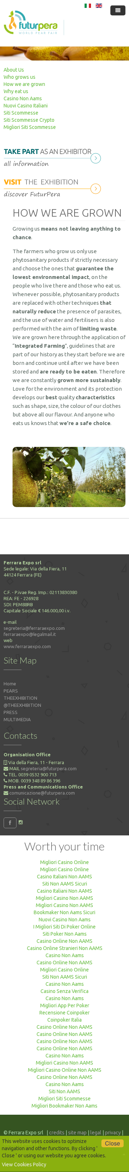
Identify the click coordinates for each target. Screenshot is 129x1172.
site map (77, 1132)
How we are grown (24, 84)
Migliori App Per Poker (64, 1005)
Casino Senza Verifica (64, 991)
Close (112, 1143)
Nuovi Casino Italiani (26, 105)
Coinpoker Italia (64, 1020)
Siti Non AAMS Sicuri (64, 884)
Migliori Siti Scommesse (30, 127)
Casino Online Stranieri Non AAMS (64, 948)
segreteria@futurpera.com (49, 768)
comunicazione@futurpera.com (42, 792)
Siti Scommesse (21, 113)
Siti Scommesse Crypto (29, 120)
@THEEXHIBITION (22, 705)
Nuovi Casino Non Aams (65, 919)
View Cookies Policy (24, 1164)
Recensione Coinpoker (64, 1013)
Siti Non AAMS (64, 1091)
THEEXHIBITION (20, 697)
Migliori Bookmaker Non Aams (64, 1106)
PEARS (11, 690)
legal (95, 1132)
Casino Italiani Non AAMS (64, 876)
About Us (14, 70)
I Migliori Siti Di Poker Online (64, 927)
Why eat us (16, 91)
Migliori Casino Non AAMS (64, 898)
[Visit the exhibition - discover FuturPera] (54, 186)
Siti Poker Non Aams (65, 934)
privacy (113, 1132)
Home (10, 683)
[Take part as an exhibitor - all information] (54, 156)
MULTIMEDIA (17, 719)
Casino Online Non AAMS (64, 941)
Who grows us (19, 77)
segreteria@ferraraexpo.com (34, 628)
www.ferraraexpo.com (27, 646)
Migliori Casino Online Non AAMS (64, 1070)
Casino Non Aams (23, 98)
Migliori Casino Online (64, 862)
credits (56, 1132)
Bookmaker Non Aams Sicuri (64, 912)
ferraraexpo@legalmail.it (30, 634)
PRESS (11, 712)
